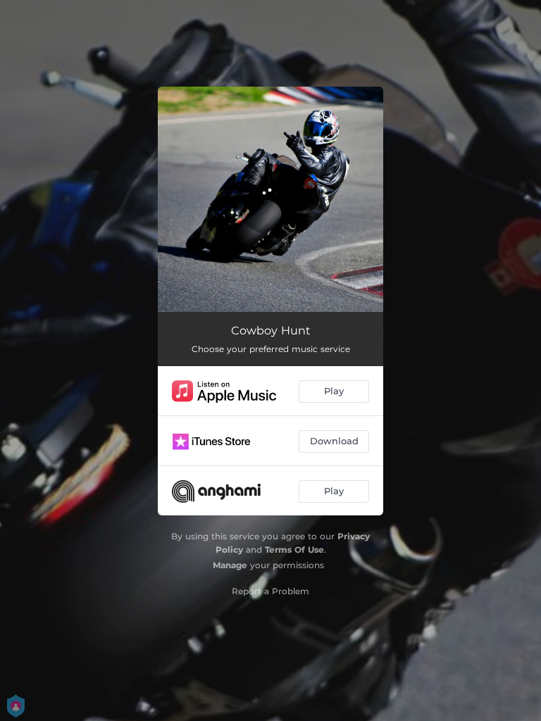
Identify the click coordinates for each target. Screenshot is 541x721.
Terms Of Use (294, 549)
